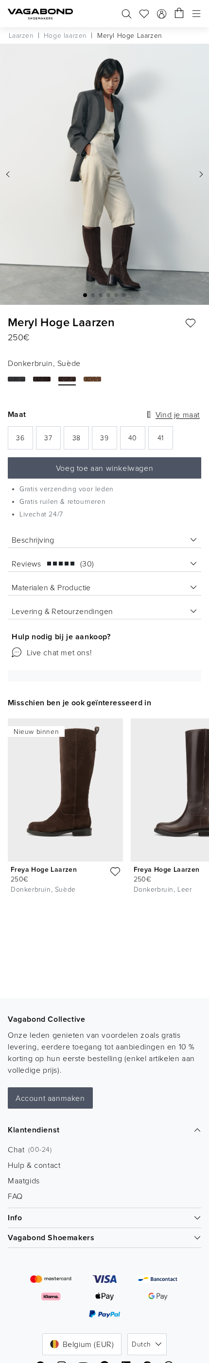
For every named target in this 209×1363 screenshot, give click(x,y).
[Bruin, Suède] (92, 379)
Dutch (141, 1343)
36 (24, 440)
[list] (104, 808)
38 (80, 440)
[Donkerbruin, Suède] (67, 379)
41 (165, 440)
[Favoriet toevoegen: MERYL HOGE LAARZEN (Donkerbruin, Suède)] (190, 323)
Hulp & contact (34, 1165)
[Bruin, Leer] (42, 379)
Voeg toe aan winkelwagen (104, 468)
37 (52, 440)
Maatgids (24, 1180)
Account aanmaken (50, 1098)
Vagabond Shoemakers (51, 1237)
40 (136, 440)
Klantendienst (34, 1129)
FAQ (15, 1196)
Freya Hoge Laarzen (44, 869)
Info (15, 1217)
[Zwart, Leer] (16, 379)
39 (108, 440)
